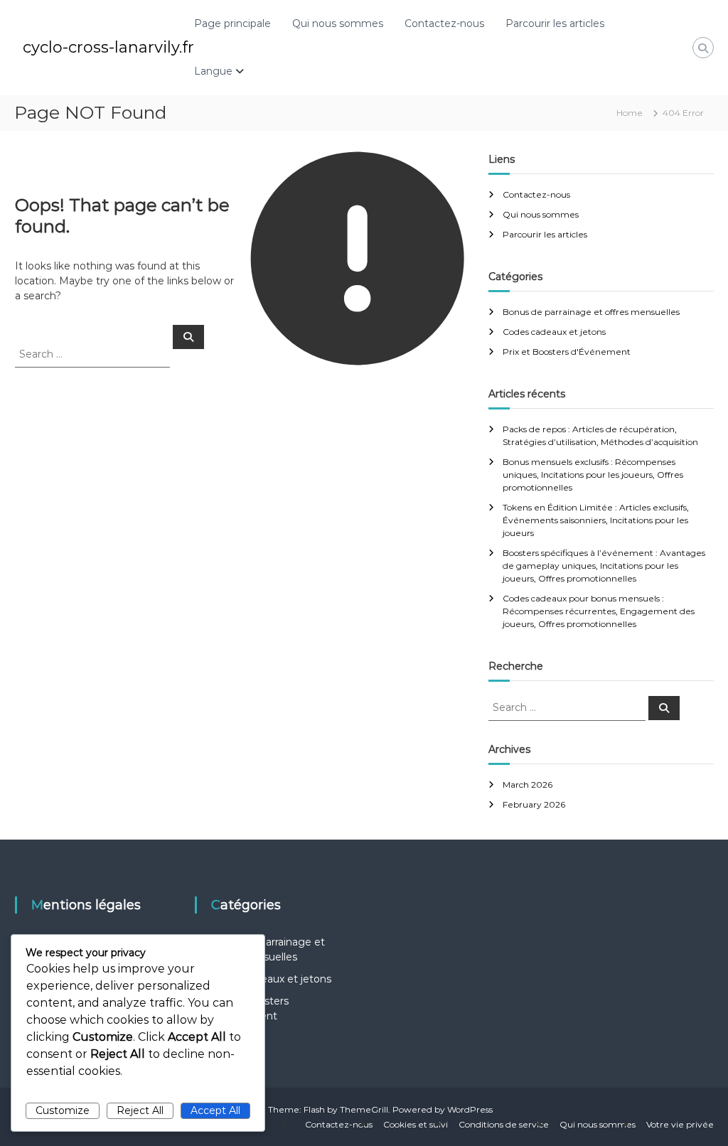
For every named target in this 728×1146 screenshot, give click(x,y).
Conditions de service (504, 1124)
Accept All (215, 1110)
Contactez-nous (444, 23)
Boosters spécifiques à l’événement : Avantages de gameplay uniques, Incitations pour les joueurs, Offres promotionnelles (604, 565)
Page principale (232, 23)
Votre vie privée (680, 1124)
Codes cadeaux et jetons (554, 331)
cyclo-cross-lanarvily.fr (108, 47)
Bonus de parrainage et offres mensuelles (591, 311)
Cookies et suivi (415, 1124)
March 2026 (527, 784)
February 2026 (534, 804)
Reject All (140, 1110)
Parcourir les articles (554, 23)
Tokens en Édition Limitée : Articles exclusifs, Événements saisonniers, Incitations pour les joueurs (596, 520)
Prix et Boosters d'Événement (567, 351)
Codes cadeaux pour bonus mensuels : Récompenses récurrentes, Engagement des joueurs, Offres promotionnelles (599, 611)
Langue (213, 71)
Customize (63, 1110)
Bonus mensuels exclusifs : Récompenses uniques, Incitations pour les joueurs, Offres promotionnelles (593, 474)
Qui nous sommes (337, 23)
